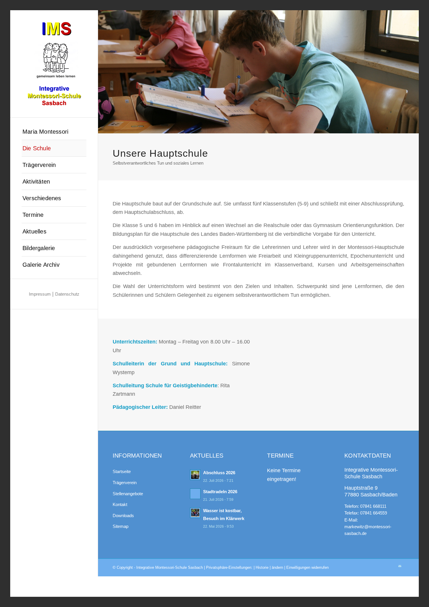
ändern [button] (277, 567)
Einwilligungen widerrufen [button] (307, 567)
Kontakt (120, 504)
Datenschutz (67, 294)
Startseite (122, 471)
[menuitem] (54, 131)
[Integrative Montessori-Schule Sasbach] (54, 64)
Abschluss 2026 (219, 472)
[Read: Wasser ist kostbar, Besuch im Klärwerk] (195, 512)
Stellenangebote (128, 493)
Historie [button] (262, 567)
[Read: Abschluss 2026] (195, 475)
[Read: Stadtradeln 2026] (195, 494)
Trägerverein (125, 482)
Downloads (123, 515)
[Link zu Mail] (399, 566)
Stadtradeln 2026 (220, 491)
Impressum (40, 294)
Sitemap (120, 526)
